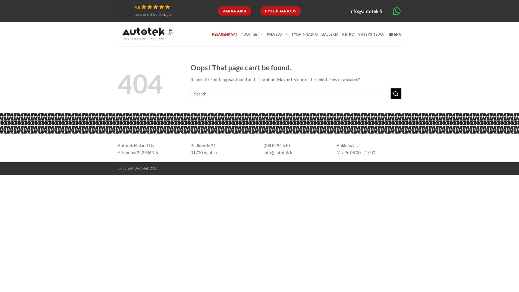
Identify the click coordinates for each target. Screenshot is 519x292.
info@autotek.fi (366, 11)
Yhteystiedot (371, 34)
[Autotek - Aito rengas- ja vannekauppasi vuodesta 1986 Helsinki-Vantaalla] (147, 34)
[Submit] (396, 93)
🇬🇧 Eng (395, 34)
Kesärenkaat (225, 34)
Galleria (329, 34)
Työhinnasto (304, 34)
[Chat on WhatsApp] (396, 11)
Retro (348, 34)
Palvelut (275, 34)
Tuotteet (250, 34)
